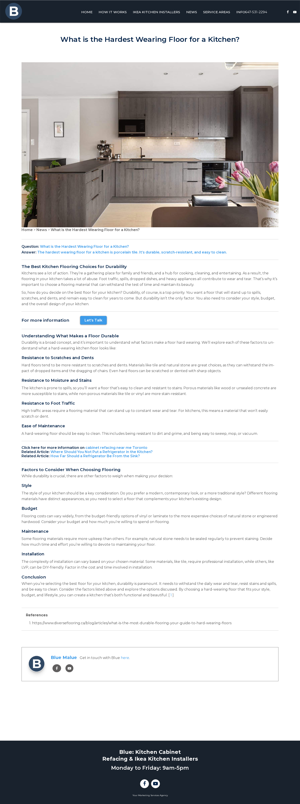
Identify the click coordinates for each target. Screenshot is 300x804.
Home (27, 230)
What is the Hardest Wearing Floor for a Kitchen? (95, 230)
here (125, 658)
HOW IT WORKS (113, 12)
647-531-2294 (256, 12)
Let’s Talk (93, 320)
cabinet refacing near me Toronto (116, 448)
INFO (240, 12)
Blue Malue (64, 657)
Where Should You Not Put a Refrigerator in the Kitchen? (102, 452)
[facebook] (56, 668)
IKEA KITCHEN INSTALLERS (156, 12)
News (41, 230)
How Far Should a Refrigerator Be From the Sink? (95, 456)
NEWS (191, 12)
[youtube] (69, 668)
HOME (86, 12)
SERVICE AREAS (216, 12)
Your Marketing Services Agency (150, 795)
